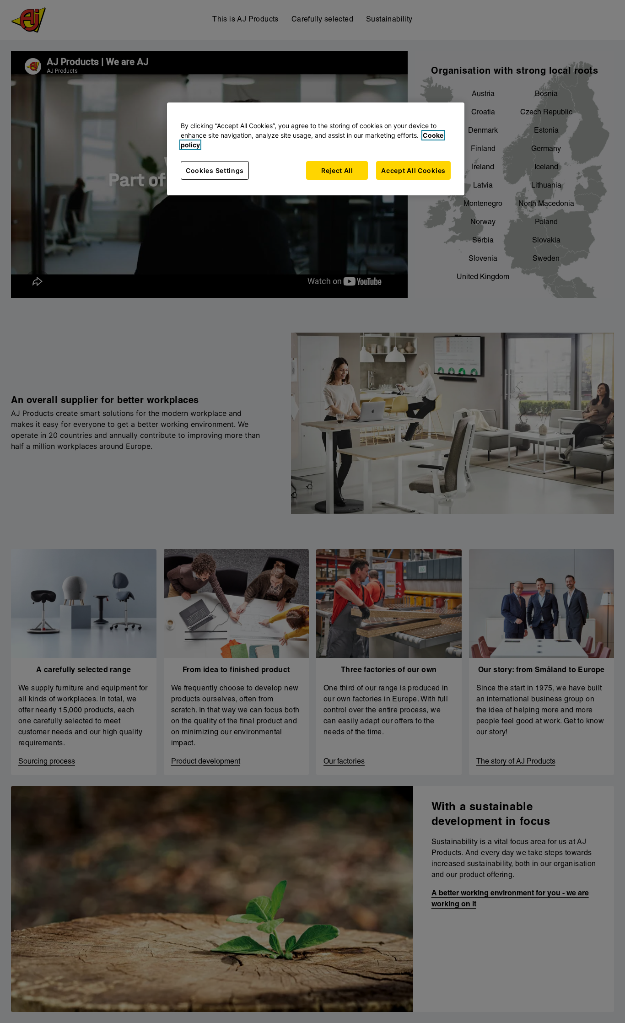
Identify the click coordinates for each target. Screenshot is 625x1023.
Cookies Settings (215, 170)
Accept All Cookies (413, 170)
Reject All (337, 170)
